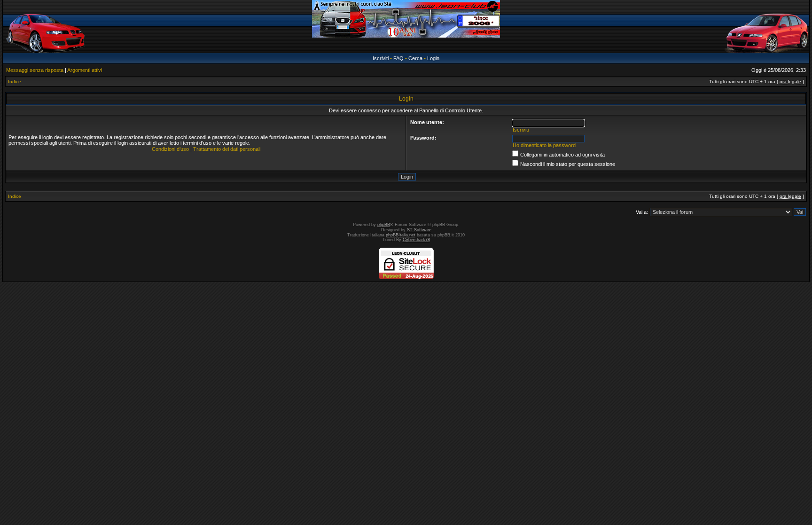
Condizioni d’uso (170, 149)
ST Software (419, 229)
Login (433, 58)
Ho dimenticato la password (544, 145)
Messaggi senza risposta (34, 70)
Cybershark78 (416, 239)
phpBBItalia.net (400, 235)
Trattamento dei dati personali (226, 149)
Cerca (415, 58)
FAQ (398, 58)
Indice (14, 81)
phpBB (383, 224)
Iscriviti (381, 58)
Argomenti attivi (84, 70)
